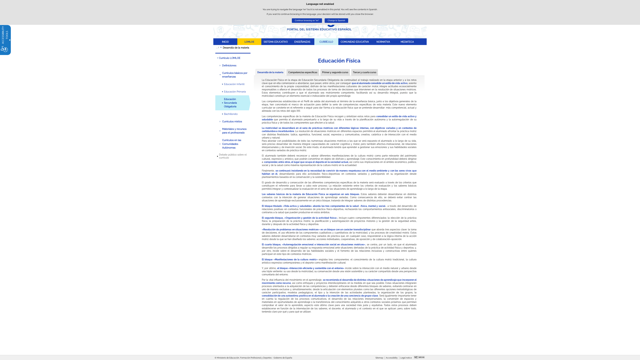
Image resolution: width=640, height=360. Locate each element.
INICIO (225, 41)
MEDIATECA (407, 41)
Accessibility (392, 358)
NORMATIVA (383, 41)
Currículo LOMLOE (229, 58)
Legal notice (406, 358)
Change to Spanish (336, 20)
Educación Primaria (235, 91)
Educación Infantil (234, 84)
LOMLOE (249, 41)
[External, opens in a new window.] (419, 357)
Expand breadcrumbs (218, 47)
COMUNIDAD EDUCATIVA (355, 41)
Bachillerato (231, 114)
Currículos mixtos (232, 121)
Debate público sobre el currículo (233, 156)
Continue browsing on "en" (307, 20)
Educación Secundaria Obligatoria (230, 103)
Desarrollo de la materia (270, 72)
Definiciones (229, 65)
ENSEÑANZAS (302, 41)
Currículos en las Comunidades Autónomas (231, 144)
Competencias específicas (302, 72)
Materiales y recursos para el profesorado (234, 131)
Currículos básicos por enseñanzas (234, 75)
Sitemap (379, 358)
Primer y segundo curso (335, 72)
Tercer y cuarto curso (364, 72)
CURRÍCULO (326, 41)
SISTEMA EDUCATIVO (276, 41)
